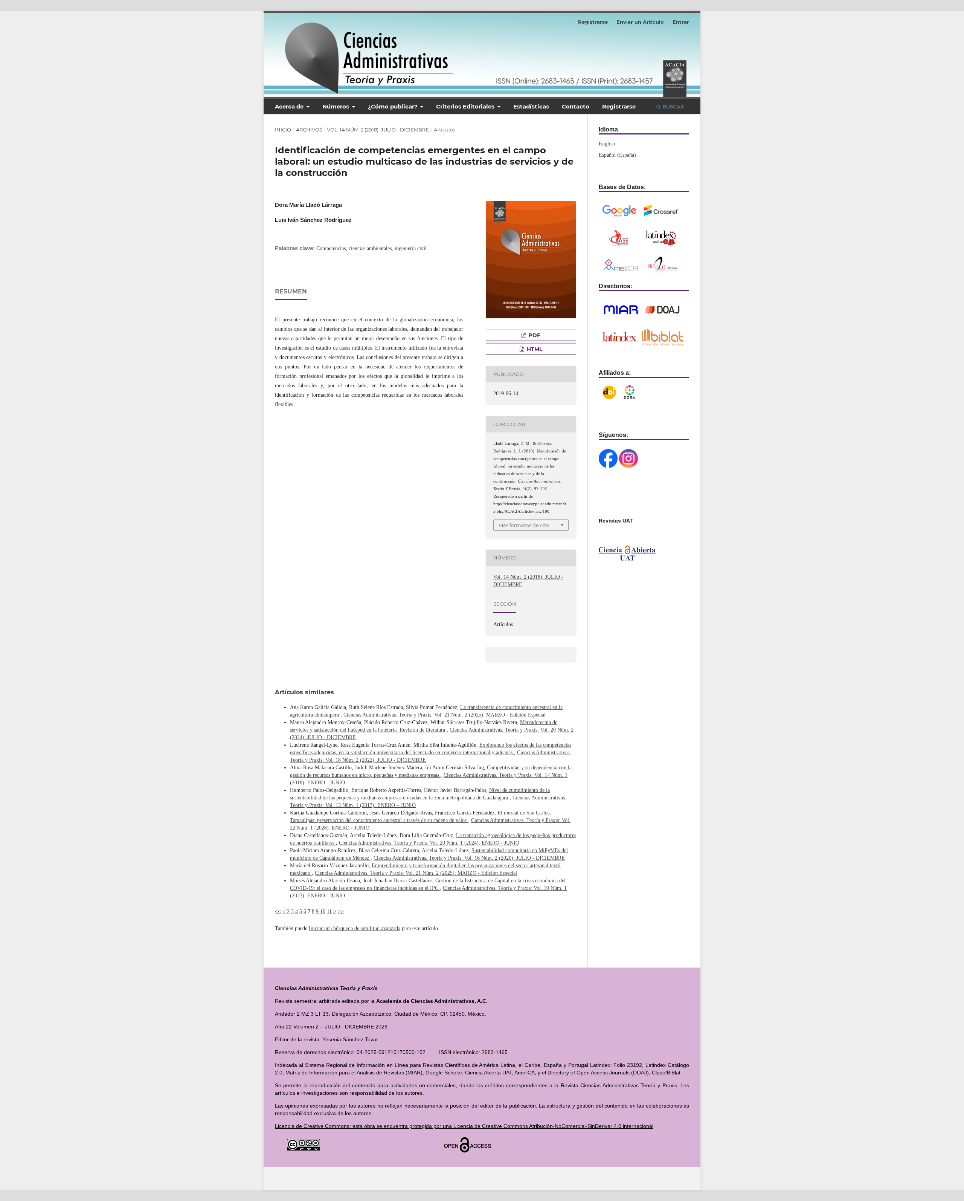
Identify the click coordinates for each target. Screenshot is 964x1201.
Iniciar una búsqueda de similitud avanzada (354, 928)
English (607, 144)
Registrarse (619, 106)
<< (278, 911)
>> (341, 911)
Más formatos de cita (524, 525)
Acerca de (290, 106)
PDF (533, 335)
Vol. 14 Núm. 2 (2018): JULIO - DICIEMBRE (378, 130)
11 (329, 911)
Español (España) (617, 155)
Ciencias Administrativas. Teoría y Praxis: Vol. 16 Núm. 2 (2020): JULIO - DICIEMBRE (469, 858)
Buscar (672, 107)
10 (322, 911)
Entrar (681, 22)
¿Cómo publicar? (393, 106)
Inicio (283, 130)
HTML (533, 349)
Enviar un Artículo (640, 22)
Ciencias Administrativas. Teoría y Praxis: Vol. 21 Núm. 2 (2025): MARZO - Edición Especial (444, 715)
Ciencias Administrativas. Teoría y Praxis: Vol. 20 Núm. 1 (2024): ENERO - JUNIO (429, 843)
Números (336, 106)
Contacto (575, 106)
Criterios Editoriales (466, 106)
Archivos (309, 130)
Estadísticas (531, 106)
